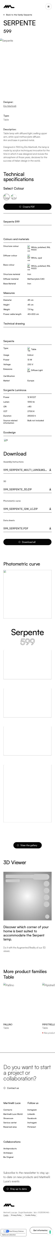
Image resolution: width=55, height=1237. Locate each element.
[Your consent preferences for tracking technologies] (50, 1232)
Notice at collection (9, 1235)
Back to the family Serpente (19, 15)
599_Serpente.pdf (15, 528)
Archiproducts (10, 1148)
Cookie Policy (30, 1215)
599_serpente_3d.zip (17, 489)
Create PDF (29, 206)
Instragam (32, 1122)
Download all (29, 542)
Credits (5, 1215)
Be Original (8, 1157)
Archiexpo (8, 1153)
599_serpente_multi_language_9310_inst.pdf (27, 469)
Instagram (32, 1110)
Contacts (7, 1110)
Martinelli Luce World (13, 1114)
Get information (40, 1230)
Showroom (8, 1118)
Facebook (32, 1118)
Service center (10, 1122)
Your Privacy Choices (16, 1231)
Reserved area (10, 1127)
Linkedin (31, 1114)
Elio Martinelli (9, 106)
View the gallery (28, 845)
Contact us (13, 1088)
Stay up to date (18, 1188)
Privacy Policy (16, 1215)
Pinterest (32, 1127)
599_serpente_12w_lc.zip (20, 508)
